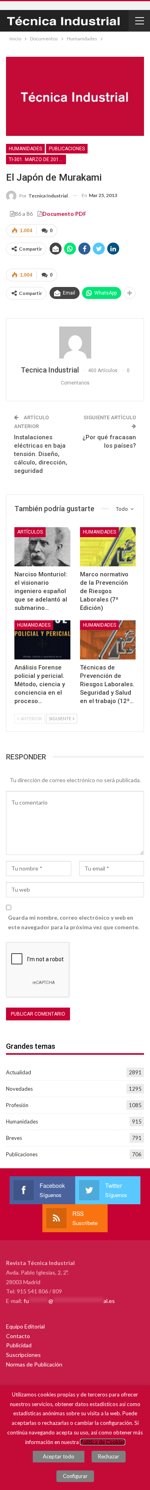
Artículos (30, 532)
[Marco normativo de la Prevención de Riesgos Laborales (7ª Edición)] (108, 546)
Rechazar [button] (108, 1456)
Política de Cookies (102, 1442)
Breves (14, 1138)
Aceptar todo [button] (58, 1456)
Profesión (17, 1105)
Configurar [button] (75, 1476)
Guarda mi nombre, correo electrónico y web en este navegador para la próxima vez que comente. (73, 922)
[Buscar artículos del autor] (75, 343)
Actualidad (18, 1072)
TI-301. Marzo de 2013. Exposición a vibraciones (37, 159)
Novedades (19, 1089)
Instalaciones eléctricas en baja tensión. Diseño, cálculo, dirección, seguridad (40, 454)
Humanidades (25, 148)
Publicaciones (67, 148)
